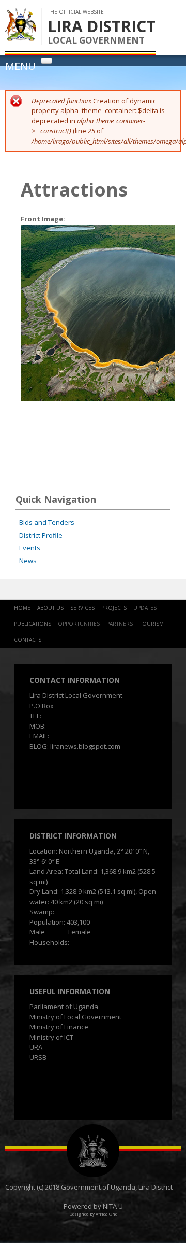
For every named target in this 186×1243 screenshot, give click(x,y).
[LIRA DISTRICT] (20, 35)
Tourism (152, 623)
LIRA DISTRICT (102, 26)
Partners (119, 623)
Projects (114, 607)
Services (82, 607)
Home (22, 607)
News (28, 560)
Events (29, 547)
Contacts (27, 640)
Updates (145, 607)
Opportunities (79, 623)
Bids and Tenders (46, 522)
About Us (50, 607)
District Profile (41, 535)
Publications (32, 623)
